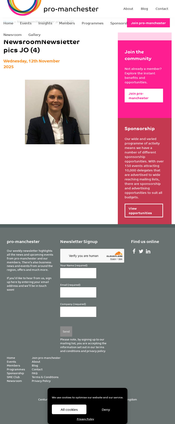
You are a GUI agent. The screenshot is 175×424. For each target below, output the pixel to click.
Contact (162, 8)
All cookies (69, 409)
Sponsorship (121, 23)
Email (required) (70, 285)
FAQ (35, 373)
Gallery (34, 34)
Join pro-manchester (148, 23)
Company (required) (73, 304)
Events (26, 23)
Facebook (134, 251)
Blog (144, 8)
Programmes (93, 23)
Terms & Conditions (45, 376)
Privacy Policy (85, 419)
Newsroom (12, 34)
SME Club (13, 376)
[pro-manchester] (36, 8)
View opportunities (140, 210)
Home (8, 23)
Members (67, 23)
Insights (45, 23)
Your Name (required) (74, 265)
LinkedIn (148, 251)
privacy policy (96, 350)
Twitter (141, 251)
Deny (106, 409)
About (128, 8)
